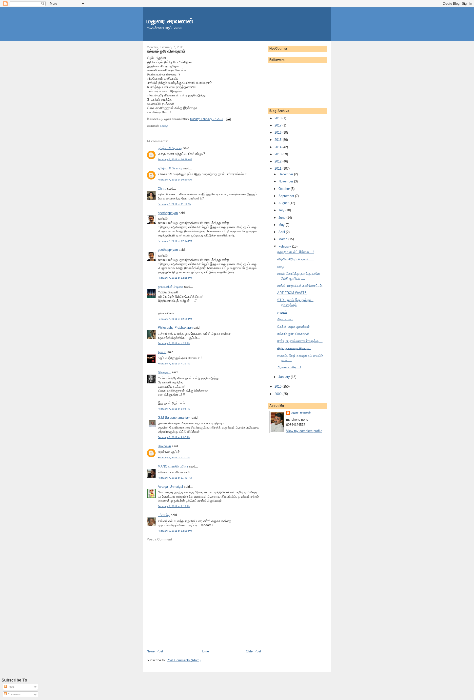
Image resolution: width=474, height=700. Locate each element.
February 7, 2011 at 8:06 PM (174, 408)
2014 (278, 147)
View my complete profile (304, 431)
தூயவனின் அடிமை (170, 286)
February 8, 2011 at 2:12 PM (174, 506)
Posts (11, 686)
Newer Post (155, 651)
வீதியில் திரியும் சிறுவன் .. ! (295, 259)
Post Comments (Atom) (183, 660)
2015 (278, 140)
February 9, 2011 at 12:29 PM (175, 530)
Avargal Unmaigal (170, 486)
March (283, 239)
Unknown (164, 446)
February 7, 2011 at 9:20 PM (174, 457)
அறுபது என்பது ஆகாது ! (294, 348)
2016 (278, 132)
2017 (278, 125)
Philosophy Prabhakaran (175, 327)
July (281, 210)
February (285, 246)
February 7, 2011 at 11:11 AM (174, 204)
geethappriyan (168, 213)
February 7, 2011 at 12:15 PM (175, 277)
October (284, 189)
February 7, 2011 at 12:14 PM (175, 241)
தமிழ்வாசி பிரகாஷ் (170, 148)
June (282, 217)
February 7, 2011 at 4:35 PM (174, 363)
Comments (14, 694)
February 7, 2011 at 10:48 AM (175, 159)
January (284, 377)
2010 (278, 386)
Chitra (162, 188)
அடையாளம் (285, 319)
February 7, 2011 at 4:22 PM (174, 343)
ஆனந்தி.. (164, 372)
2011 (278, 168)
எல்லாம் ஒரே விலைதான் (166, 51)
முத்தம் (282, 312)
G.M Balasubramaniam (174, 417)
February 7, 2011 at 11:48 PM (175, 477)
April (282, 232)
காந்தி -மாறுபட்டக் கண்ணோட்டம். (300, 285)
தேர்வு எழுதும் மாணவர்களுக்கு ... (299, 341)
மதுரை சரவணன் (170, 21)
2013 (278, 154)
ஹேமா (162, 352)
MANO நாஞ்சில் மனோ (173, 466)
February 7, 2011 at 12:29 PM (175, 319)
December (286, 174)
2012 (278, 161)
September (286, 196)
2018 (278, 118)
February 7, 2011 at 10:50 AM (175, 179)
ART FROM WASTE (292, 293)
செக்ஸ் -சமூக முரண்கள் (293, 326)
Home (204, 651)
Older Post (253, 651)
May (282, 225)
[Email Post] (228, 119)
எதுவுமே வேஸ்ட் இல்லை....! (295, 252)
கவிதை (164, 125)
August (284, 203)
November (286, 181)
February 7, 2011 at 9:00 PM (174, 437)
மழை (280, 266)
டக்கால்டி (164, 515)
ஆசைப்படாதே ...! (289, 367)
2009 (278, 394)
